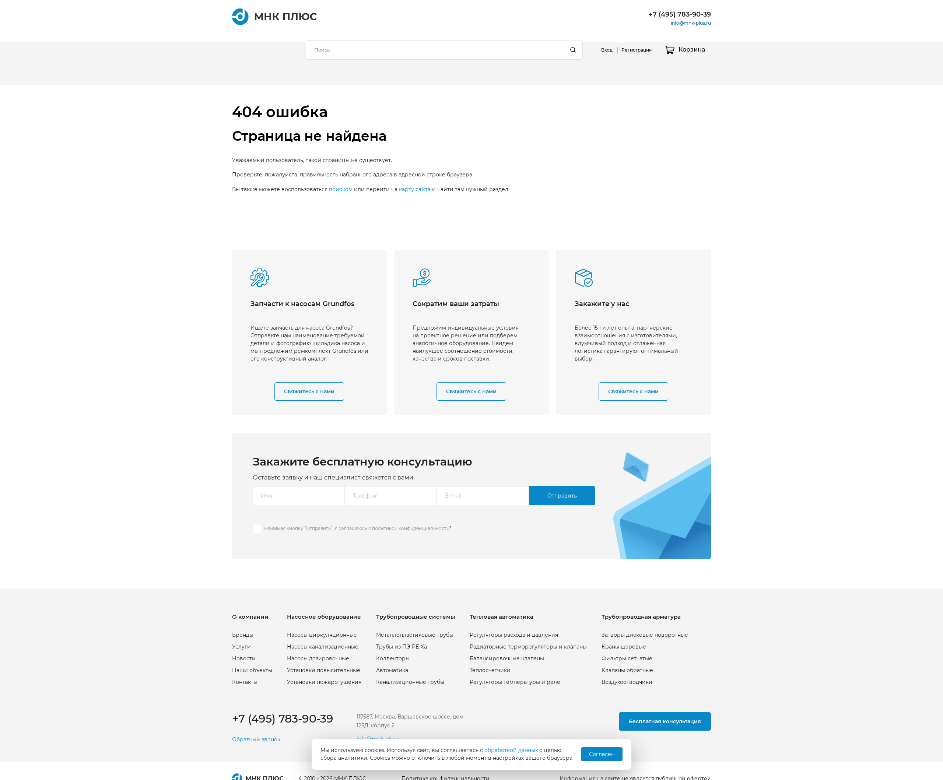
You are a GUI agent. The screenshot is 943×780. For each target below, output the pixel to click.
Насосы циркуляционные (322, 635)
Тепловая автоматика (501, 616)
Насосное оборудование (324, 616)
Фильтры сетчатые (627, 658)
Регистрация (636, 50)
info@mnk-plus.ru (691, 23)
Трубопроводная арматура (641, 616)
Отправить (562, 495)
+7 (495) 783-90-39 (680, 14)
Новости (244, 658)
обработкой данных (511, 750)
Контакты (244, 682)
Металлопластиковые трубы (414, 635)
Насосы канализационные (322, 646)
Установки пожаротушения (324, 682)
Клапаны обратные (627, 670)
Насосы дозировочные (318, 658)
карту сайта (415, 189)
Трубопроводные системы (415, 616)
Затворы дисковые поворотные (645, 635)
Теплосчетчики (490, 670)
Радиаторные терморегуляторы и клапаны (528, 646)
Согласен (601, 754)
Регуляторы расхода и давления (514, 635)
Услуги (241, 646)
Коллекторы (393, 658)
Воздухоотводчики (627, 682)
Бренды (242, 635)
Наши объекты (252, 670)
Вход (607, 50)
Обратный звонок (256, 740)
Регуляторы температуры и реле (515, 682)
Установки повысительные (323, 670)
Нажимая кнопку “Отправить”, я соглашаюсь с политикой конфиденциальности (356, 528)
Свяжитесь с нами (309, 391)
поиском (341, 189)
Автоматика (392, 670)
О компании (250, 616)
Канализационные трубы (410, 682)
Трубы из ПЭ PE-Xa (401, 646)
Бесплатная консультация (665, 721)
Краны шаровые (624, 646)
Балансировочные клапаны (507, 658)
